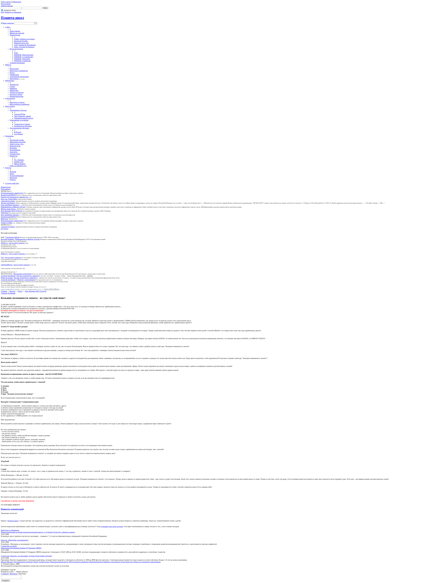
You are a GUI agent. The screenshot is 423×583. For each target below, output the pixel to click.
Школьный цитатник (18, 142)
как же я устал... (14, 289)
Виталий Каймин (7, 239)
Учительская (10, 98)
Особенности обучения (23, 126)
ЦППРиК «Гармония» (22, 61)
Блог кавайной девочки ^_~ (11, 205)
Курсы (12, 73)
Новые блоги (6, 187)
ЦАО (16, 53)
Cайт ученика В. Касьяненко (25, 45)
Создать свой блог (12, 183)
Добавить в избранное (13, 12)
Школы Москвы (7, 562)
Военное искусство (21, 43)
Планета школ (12, 18)
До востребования (16, 176)
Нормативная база (16, 96)
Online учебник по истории (24, 39)
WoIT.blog (4, 213)
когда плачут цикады (17, 243)
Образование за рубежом (19, 120)
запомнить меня (10, 10)
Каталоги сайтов (16, 94)
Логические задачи (17, 140)
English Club (18, 162)
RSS (2, 12)
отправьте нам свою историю (112, 526)
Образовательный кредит (23, 118)
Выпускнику (10, 106)
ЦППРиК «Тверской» (22, 59)
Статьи (12, 86)
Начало (23, 289)
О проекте (5, 574)
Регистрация (5, 4)
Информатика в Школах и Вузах (13, 207)
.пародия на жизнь (8, 201)
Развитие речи (15, 146)
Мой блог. (4, 219)
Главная (4, 291)
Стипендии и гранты (22, 124)
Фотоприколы (15, 150)
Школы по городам (17, 33)
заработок (3, 289)
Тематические (15, 35)
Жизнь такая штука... (9, 209)
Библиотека (9, 81)
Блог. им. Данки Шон (9, 199)
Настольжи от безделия (22, 274)
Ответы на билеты (17, 92)
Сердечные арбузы (12, 237)
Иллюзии (13, 148)
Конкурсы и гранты (17, 102)
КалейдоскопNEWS (8, 195)
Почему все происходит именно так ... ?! (16, 197)
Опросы (13, 180)
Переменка (9, 136)
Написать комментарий (12, 509)
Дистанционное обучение (19, 128)
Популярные (5, 189)
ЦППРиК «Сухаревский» (23, 57)
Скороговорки (155, 562)
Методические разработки (19, 104)
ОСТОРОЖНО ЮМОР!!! (31, 289)
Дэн (2, 257)
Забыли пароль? (7, 6)
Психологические (16, 49)
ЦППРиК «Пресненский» (24, 55)
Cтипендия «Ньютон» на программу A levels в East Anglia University (26, 556)
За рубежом (18, 134)
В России (17, 132)
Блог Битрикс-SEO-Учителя (11, 211)
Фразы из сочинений (141, 562)
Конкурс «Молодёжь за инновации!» (15, 540)
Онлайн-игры (15, 154)
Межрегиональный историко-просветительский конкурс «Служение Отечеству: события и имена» (38, 532)
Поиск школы (15, 31)
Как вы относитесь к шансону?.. (29, 276)
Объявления (14, 75)
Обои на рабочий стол (18, 166)
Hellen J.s (4, 243)
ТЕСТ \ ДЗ (41, 289)
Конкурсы (129, 562)
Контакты (13, 178)
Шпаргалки (14, 90)
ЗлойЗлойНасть (7, 265)
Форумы (13, 172)
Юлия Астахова (7, 278)
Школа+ (8, 65)
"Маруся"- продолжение (26, 280)
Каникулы (13, 156)
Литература (14, 84)
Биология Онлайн (21, 41)
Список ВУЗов (19, 114)
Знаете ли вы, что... (17, 144)
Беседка (8, 168)
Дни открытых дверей (22, 116)
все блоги (4, 229)
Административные (17, 63)
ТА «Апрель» (19, 160)
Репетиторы (14, 69)
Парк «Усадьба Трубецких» (24, 47)
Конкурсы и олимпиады (19, 71)
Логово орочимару (8, 203)
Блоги (12, 174)
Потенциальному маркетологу (12, 193)
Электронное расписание (19, 77)
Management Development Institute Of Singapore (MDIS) (21, 548)
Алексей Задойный (8, 276)
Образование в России (18, 110)
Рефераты (13, 88)
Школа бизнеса (19, 164)
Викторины (17, 79)
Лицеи (35, 562)
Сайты (7, 27)
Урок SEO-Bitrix (51, 289)
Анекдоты (13, 152)
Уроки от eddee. (7, 223)
